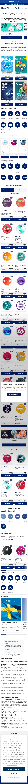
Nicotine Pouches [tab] (7, 188)
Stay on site (13, 399)
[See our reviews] (13, 4)
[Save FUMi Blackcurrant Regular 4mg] (3, 197)
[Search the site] (15, 8)
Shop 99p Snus (13, 1)
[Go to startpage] (6, 8)
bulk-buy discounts (17, 695)
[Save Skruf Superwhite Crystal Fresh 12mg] (3, 138)
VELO (21, 669)
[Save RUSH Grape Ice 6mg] (16, 290)
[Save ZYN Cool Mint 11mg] (3, 314)
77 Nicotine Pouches (16, 670)
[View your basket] (21, 8)
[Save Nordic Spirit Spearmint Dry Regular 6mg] (16, 221)
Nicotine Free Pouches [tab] (19, 188)
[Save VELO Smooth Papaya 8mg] (3, 268)
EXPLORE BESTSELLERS (13, 478)
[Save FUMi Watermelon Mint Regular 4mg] (16, 197)
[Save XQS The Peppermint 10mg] (16, 245)
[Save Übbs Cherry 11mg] (16, 453)
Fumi (2, 672)
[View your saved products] (18, 8)
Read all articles (13, 603)
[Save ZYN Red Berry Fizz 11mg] (3, 337)
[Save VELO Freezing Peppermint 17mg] (16, 360)
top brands (17, 509)
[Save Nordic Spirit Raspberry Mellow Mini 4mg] (14, 516)
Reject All (13, 773)
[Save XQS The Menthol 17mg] (20, 138)
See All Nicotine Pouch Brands (13, 184)
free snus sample (18, 680)
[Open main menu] (25, 8)
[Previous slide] (2, 523)
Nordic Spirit (4, 670)
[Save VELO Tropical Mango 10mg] (3, 245)
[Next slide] (25, 523)
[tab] (3, 536)
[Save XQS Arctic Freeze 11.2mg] (16, 430)
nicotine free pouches (19, 47)
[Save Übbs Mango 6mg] (16, 337)
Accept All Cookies (13, 769)
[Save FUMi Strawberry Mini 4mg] (3, 360)
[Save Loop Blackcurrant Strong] (11, 138)
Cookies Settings (13, 777)
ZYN (9, 670)
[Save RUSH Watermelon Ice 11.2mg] (3, 221)
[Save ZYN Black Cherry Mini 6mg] (16, 314)
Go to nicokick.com (13, 394)
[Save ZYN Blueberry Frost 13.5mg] (16, 268)
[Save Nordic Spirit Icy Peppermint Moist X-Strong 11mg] (3, 290)
